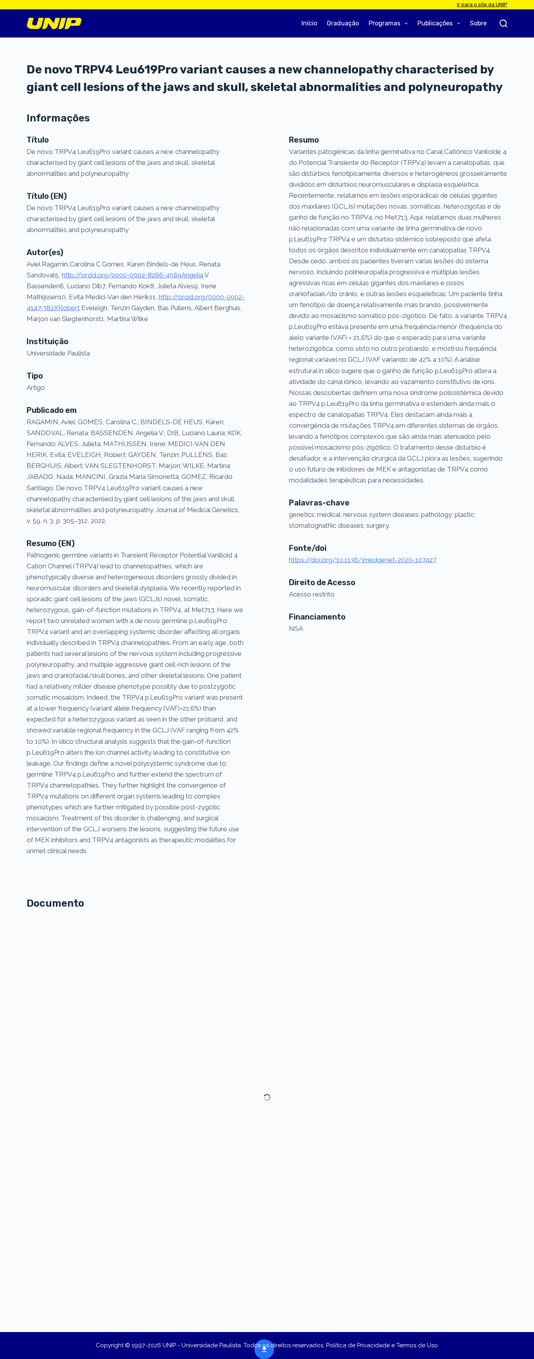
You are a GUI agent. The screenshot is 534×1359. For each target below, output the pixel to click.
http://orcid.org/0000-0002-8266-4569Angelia (132, 275)
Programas (384, 23)
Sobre (478, 23)
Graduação (343, 23)
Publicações (435, 23)
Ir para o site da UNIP (482, 4)
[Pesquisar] (503, 23)
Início (309, 23)
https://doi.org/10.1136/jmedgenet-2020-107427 (362, 560)
